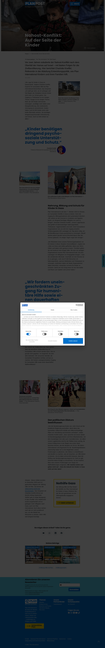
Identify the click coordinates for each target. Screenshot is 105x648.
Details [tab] (52, 310)
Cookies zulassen (73, 340)
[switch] (44, 334)
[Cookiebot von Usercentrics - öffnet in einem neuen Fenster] (77, 305)
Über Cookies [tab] (73, 310)
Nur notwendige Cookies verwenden (32, 340)
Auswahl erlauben (52, 340)
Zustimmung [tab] (31, 310)
